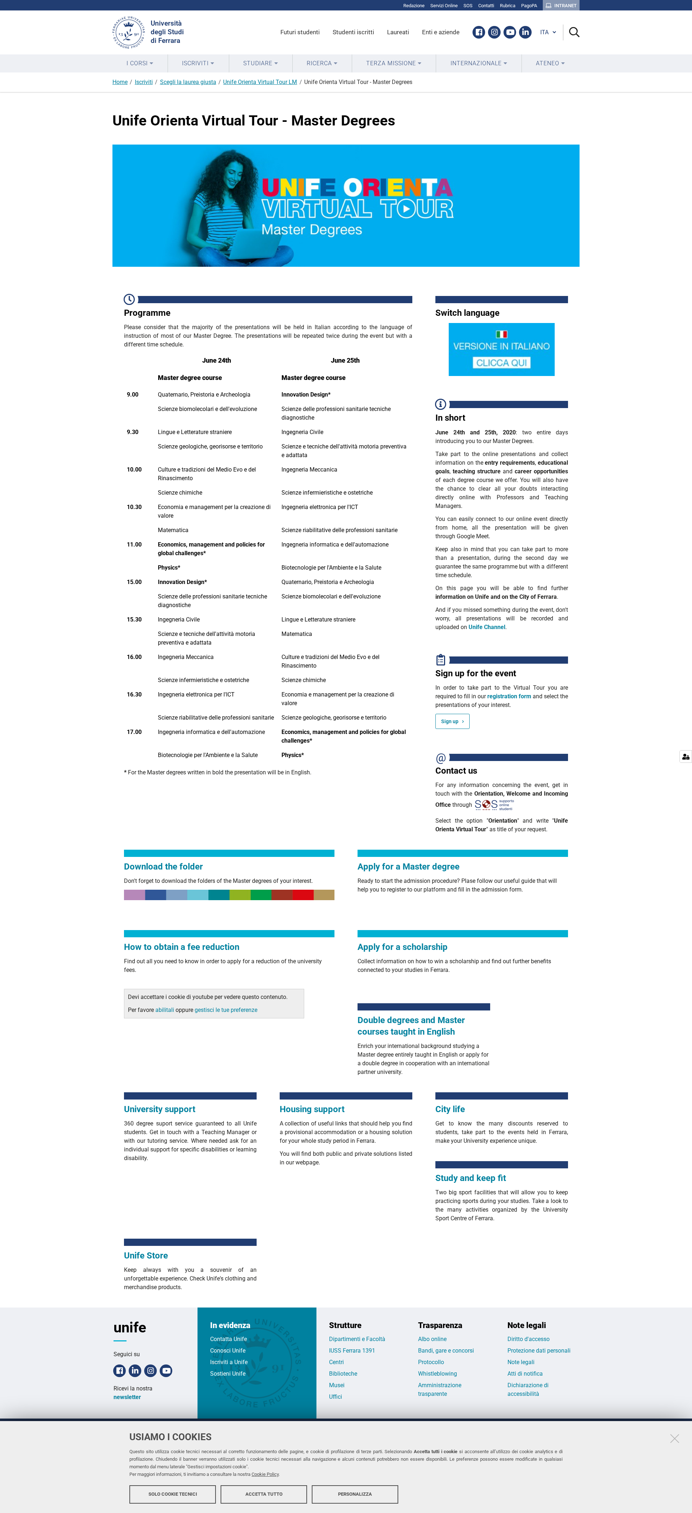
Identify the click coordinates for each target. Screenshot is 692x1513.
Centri (336, 1362)
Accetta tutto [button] (264, 1494)
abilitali (165, 1010)
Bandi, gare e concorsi (446, 1350)
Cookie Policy (265, 1474)
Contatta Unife (228, 1339)
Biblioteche (343, 1373)
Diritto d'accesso (528, 1339)
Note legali (520, 1362)
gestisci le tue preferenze (226, 1010)
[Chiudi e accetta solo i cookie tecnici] (674, 1438)
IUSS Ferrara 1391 (352, 1350)
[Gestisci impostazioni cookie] (685, 756)
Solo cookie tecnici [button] (172, 1494)
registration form (509, 696)
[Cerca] (571, 33)
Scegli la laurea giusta (188, 82)
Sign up (449, 721)
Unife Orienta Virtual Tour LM (260, 82)
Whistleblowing (437, 1373)
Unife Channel (487, 627)
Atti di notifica (525, 1373)
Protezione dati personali (539, 1350)
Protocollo (431, 1362)
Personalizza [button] (355, 1494)
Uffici (335, 1396)
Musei (337, 1385)
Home (120, 82)
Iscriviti (144, 82)
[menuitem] (140, 63)
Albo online (432, 1339)
